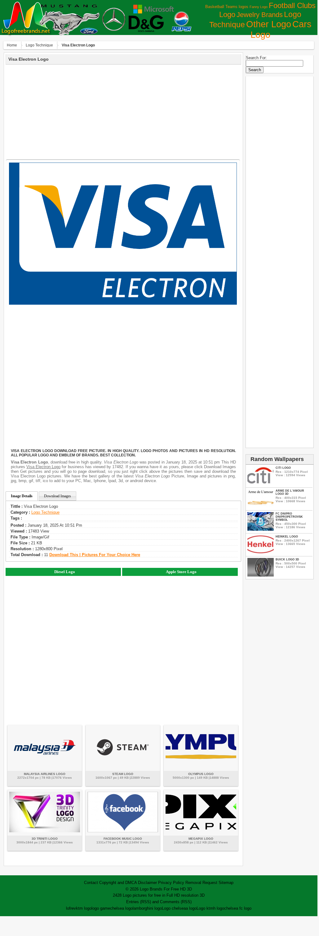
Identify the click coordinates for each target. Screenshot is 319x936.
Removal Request (201, 882)
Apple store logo (181, 571)
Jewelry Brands (260, 15)
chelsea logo (121, 908)
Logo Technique (39, 45)
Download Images (57, 496)
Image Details (22, 496)
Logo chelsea (174, 908)
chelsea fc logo (237, 908)
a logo (191, 908)
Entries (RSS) (138, 901)
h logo (218, 908)
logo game (100, 908)
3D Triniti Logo (45, 838)
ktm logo (83, 908)
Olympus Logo (201, 774)
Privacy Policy (171, 882)
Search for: (256, 57)
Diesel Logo (64, 571)
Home (12, 45)
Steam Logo (122, 774)
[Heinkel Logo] (260, 552)
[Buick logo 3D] (260, 575)
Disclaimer (147, 882)
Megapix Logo (200, 838)
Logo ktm (205, 908)
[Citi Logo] (260, 483)
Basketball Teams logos (226, 6)
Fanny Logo (259, 7)
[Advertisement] (123, 111)
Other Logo (268, 24)
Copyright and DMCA (118, 882)
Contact (91, 882)
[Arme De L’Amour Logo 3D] (260, 506)
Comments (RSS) (176, 901)
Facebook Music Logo (123, 838)
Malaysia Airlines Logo (44, 774)
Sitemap (226, 882)
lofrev (71, 908)
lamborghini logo (147, 908)
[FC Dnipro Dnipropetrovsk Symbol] (260, 529)
